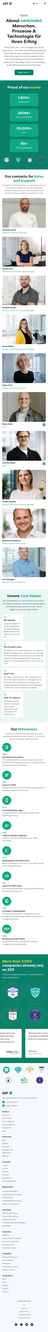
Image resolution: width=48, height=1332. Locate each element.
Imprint (24, 1308)
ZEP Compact (7, 1118)
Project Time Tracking (10, 1216)
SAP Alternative (7, 1198)
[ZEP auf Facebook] (32, 1324)
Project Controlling (9, 1220)
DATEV (4, 1279)
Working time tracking (10, 1257)
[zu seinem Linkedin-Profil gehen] (44, 425)
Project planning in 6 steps (11, 1194)
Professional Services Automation (14, 1223)
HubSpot (5, 1285)
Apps (4, 1131)
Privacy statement (24, 1315)
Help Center (6, 1153)
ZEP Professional (8, 1121)
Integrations (6, 1128)
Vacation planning (8, 1270)
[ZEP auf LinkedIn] (16, 1324)
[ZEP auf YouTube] (26, 1324)
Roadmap (5, 1175)
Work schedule (7, 1260)
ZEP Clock (5, 1115)
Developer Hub (7, 1150)
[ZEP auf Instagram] (21, 1324)
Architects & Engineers (10, 1241)
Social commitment (9, 1181)
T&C (24, 1305)
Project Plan (6, 1263)
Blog (3, 1140)
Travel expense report (10, 1267)
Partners (5, 1172)
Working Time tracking (10, 1213)
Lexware (5, 1288)
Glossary (5, 1143)
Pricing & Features (8, 1125)
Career (4, 1165)
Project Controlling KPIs (10, 1204)
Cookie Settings (24, 1318)
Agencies (5, 1235)
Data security (7, 1178)
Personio (5, 1292)
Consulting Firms (8, 1245)
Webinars (5, 1156)
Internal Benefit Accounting (12, 1201)
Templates (6, 1146)
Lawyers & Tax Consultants (12, 1238)
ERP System (6, 1226)
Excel (4, 1282)
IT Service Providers (9, 1248)
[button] (37, 3)
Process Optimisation (9, 1191)
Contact (5, 1168)
